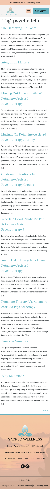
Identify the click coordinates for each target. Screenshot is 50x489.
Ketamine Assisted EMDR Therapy (18, 452)
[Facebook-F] (23, 466)
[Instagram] (27, 466)
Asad (45, 486)
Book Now (40, 11)
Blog (31, 459)
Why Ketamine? (12, 376)
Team (19, 459)
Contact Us (40, 459)
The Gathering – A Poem (18, 28)
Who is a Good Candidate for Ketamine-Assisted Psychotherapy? (22, 224)
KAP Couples (39, 452)
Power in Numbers (14, 341)
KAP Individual (37, 446)
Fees (26, 459)
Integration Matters (15, 62)
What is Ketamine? (21, 446)
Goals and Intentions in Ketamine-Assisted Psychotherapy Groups (18, 179)
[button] (28, 11)
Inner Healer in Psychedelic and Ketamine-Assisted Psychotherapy (24, 265)
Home (9, 446)
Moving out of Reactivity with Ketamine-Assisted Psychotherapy (23, 98)
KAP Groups (10, 459)
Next (46, 410)
